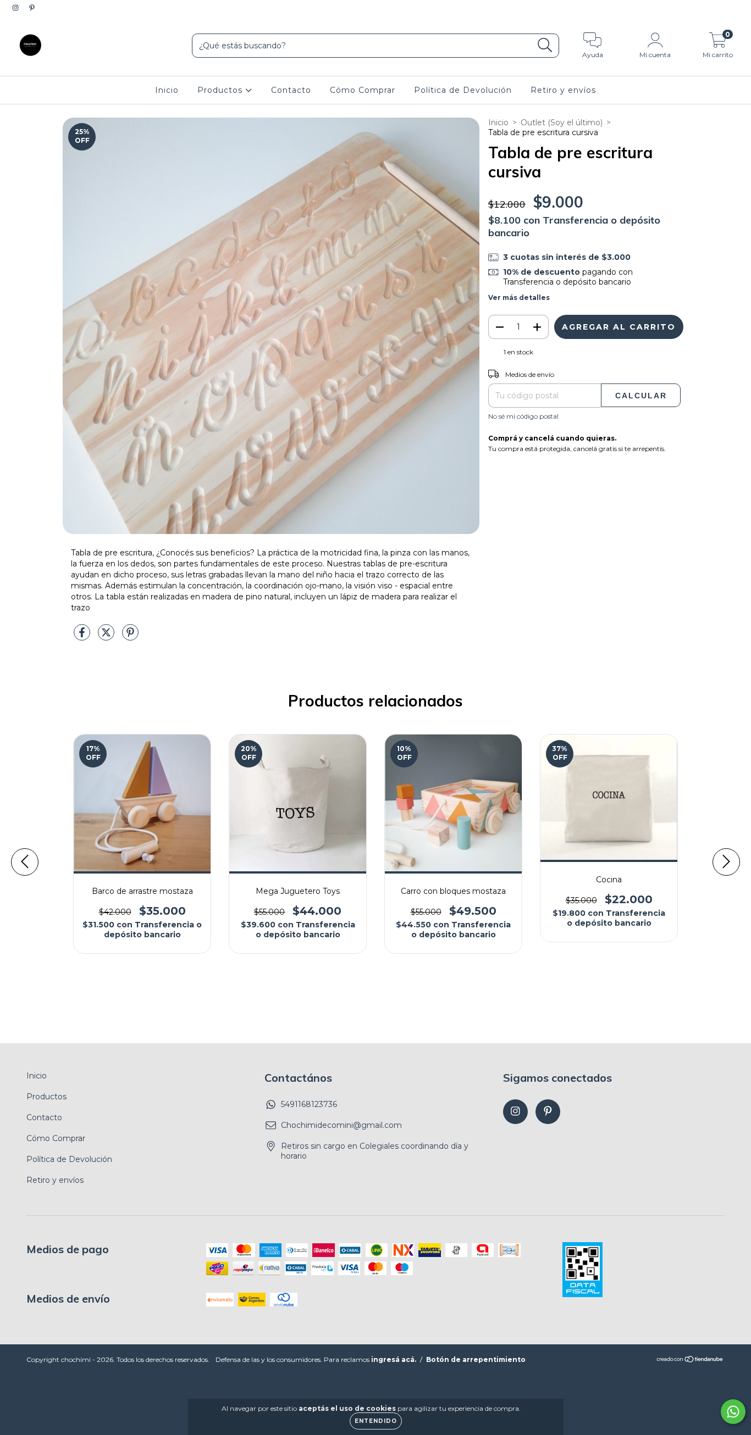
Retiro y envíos (563, 90)
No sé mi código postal (523, 416)
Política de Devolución (463, 90)
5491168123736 (309, 1104)
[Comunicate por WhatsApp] (733, 1411)
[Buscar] (545, 45)
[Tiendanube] (690, 1360)
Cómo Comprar (362, 90)
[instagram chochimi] (16, 8)
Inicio (167, 90)
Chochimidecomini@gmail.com (341, 1125)
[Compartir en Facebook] (83, 637)
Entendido (376, 1421)
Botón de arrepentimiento (476, 1359)
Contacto (291, 90)
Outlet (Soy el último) (562, 122)
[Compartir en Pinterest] (130, 637)
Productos (221, 90)
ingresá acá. (393, 1359)
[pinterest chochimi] (32, 8)
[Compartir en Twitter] (107, 637)
